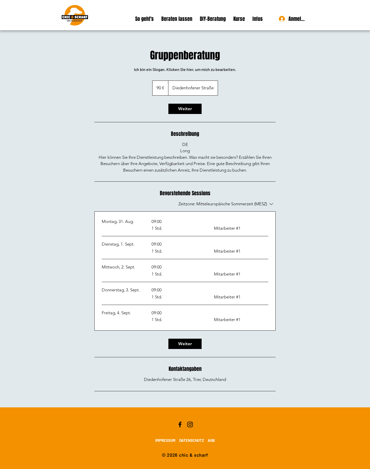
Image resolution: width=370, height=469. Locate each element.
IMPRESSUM (165, 440)
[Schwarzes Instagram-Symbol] (190, 424)
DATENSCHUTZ (191, 440)
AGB (211, 440)
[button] (239, 19)
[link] (185, 109)
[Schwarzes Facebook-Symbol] (180, 424)
